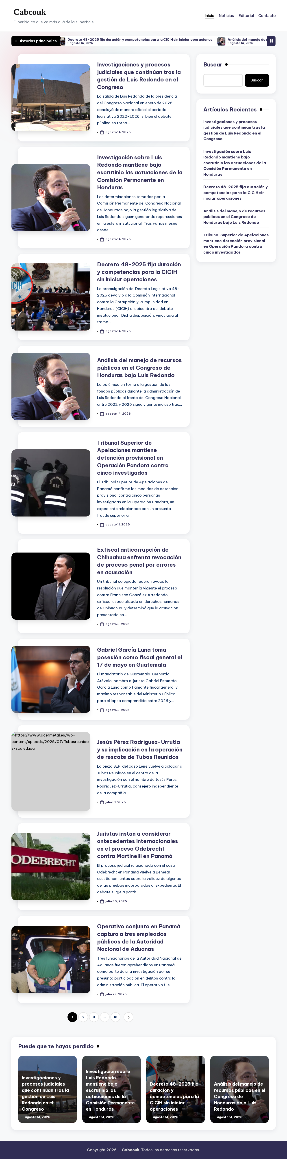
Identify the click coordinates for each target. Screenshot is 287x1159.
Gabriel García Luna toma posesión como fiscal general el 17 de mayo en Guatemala (139, 657)
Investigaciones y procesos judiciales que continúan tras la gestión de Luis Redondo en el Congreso (234, 130)
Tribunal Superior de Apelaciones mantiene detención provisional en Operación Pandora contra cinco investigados (133, 457)
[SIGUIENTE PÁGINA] (128, 1017)
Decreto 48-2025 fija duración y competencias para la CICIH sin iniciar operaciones (103, 39)
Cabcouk (29, 12)
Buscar (212, 64)
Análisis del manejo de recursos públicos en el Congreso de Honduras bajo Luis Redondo (139, 367)
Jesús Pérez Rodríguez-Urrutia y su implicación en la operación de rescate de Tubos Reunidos (140, 749)
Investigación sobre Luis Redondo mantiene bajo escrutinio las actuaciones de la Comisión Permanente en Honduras (140, 172)
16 (115, 1017)
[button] (128, 1017)
